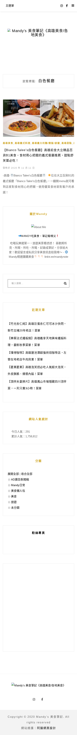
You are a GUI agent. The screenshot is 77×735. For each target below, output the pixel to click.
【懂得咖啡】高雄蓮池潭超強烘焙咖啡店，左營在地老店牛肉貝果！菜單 (37, 356)
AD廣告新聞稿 (20, 479)
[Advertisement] (38, 607)
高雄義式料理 (22, 143)
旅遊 (14, 502)
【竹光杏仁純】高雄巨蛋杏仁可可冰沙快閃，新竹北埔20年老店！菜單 (37, 327)
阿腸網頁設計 (46, 728)
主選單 (10, 5)
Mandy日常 (18, 485)
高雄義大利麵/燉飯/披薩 (46, 143)
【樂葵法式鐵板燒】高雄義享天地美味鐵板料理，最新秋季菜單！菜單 (37, 341)
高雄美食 (8, 143)
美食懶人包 (18, 490)
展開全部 (13, 473)
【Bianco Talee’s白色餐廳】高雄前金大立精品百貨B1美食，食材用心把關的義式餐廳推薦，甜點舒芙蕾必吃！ (38, 155)
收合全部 (26, 473)
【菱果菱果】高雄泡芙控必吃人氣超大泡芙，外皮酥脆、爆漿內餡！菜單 (37, 370)
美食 (14, 496)
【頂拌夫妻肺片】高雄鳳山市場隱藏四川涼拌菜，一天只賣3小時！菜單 (37, 385)
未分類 (15, 507)
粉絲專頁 (38, 532)
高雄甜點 (66, 143)
